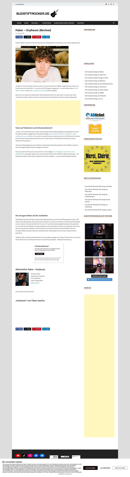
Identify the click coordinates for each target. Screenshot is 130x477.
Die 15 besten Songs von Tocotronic (95, 87)
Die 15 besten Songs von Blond (94, 72)
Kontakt (80, 23)
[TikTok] (111, 4)
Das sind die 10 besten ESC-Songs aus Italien (98, 186)
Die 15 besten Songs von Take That (95, 75)
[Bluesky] (42, 455)
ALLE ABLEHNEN (105, 468)
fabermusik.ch (35, 283)
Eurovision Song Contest (64, 23)
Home (19, 23)
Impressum (69, 474)
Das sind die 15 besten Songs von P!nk (96, 78)
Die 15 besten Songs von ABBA (94, 93)
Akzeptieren (39, 254)
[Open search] (113, 23)
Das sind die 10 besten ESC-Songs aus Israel (98, 210)
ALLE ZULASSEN (90, 468)
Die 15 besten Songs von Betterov (95, 81)
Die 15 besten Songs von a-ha (94, 99)
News (26, 23)
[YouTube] (106, 4)
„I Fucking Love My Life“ (39, 90)
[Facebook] (113, 4)
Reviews (34, 23)
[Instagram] (108, 4)
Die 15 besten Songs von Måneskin (95, 96)
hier (58, 260)
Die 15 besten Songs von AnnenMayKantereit (99, 84)
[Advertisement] (47, 112)
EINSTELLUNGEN (120, 468)
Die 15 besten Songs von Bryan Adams (96, 90)
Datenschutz (61, 474)
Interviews (46, 23)
